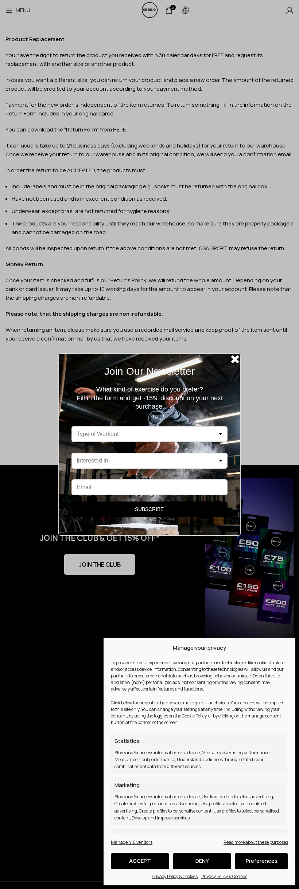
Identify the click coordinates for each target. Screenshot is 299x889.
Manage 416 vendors (131, 842)
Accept (140, 861)
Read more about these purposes (256, 842)
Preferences (261, 861)
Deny (202, 861)
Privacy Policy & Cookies (175, 876)
